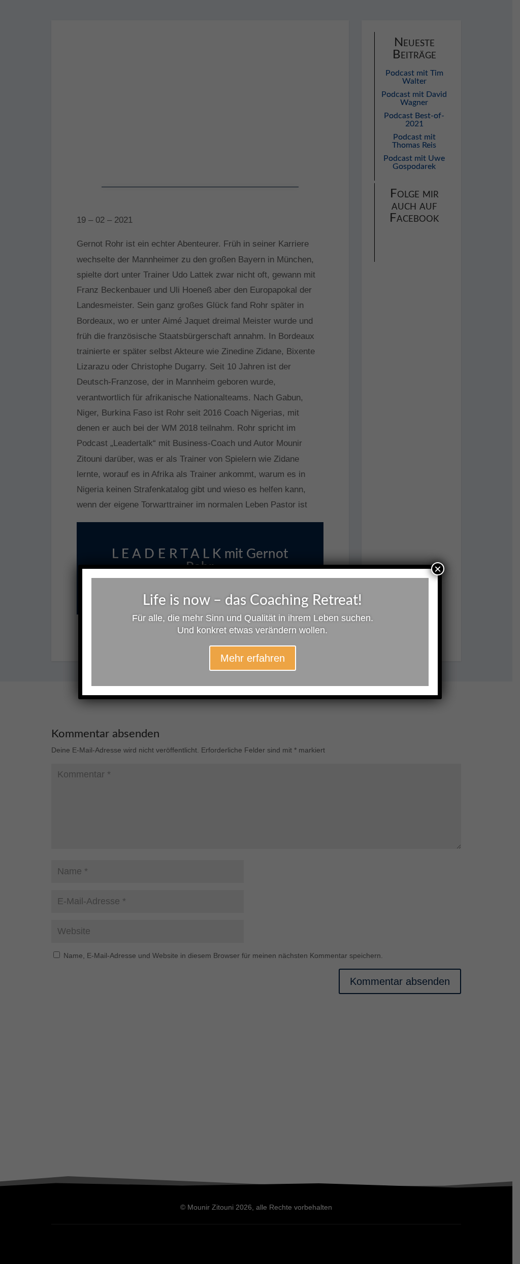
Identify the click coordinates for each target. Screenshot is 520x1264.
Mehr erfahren (252, 658)
